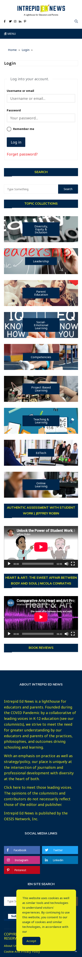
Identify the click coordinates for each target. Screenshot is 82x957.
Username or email (20, 91)
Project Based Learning (41, 388)
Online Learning (41, 484)
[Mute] (66, 564)
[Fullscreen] (73, 564)
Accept (31, 941)
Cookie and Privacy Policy (22, 951)
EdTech (41, 453)
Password (14, 110)
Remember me (23, 129)
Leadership (41, 261)
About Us (10, 945)
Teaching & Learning (41, 420)
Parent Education (41, 292)
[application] (41, 547)
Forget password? (22, 154)
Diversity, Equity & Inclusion (41, 229)
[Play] (9, 564)
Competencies (41, 357)
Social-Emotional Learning (41, 325)
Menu (11, 34)
